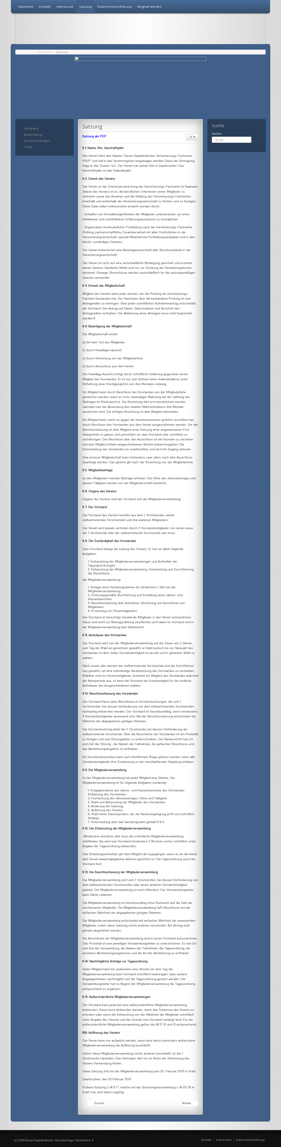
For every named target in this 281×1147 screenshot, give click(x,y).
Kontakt (45, 7)
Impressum (65, 7)
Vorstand (31, 128)
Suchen (217, 133)
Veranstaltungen (37, 141)
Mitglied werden (149, 7)
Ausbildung (33, 134)
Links (28, 147)
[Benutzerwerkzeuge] (192, 137)
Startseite (25, 7)
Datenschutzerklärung (114, 7)
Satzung (85, 7)
